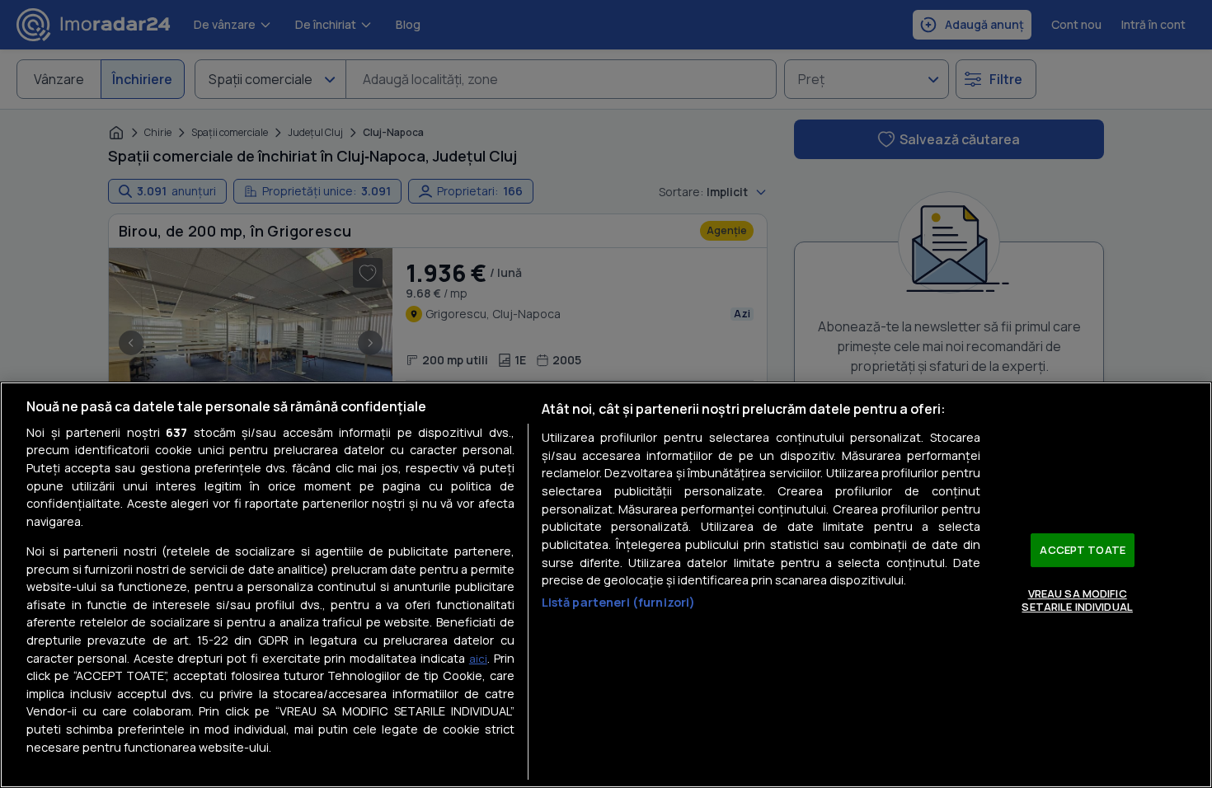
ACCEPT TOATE (1082, 549)
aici (478, 658)
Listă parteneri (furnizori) (619, 602)
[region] (606, 585)
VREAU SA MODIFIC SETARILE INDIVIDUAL (1077, 600)
